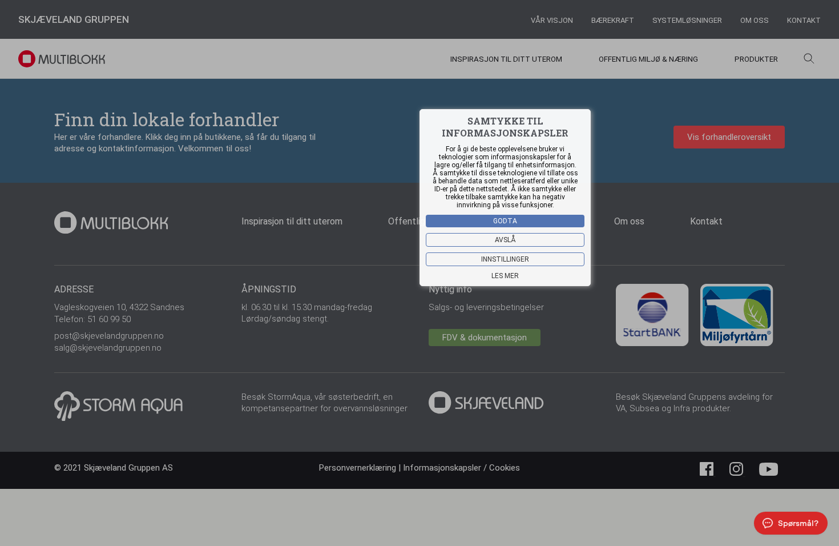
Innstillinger (505, 259)
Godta (505, 221)
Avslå (505, 240)
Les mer (505, 276)
